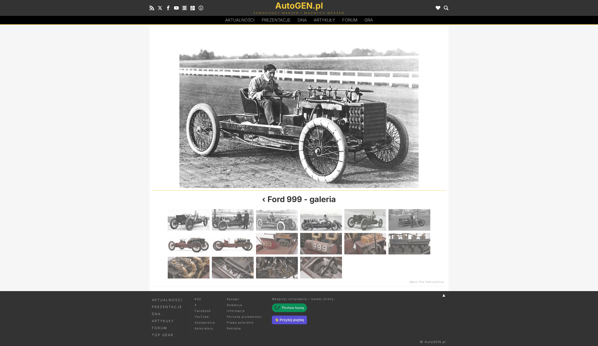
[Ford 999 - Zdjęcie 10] (321, 243)
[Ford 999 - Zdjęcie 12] (409, 243)
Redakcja (234, 305)
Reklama (234, 328)
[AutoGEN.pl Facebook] (168, 8)
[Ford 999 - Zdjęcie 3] (277, 220)
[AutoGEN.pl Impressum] (201, 8)
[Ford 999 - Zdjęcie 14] (233, 267)
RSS (198, 299)
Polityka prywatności (244, 316)
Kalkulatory (204, 328)
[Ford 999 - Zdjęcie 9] (277, 243)
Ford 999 (284, 199)
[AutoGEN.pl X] (160, 8)
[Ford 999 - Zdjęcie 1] (189, 220)
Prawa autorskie (240, 322)
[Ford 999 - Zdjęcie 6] (409, 220)
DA (302, 20)
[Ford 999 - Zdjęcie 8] (233, 243)
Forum (349, 20)
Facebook (203, 311)
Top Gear (163, 335)
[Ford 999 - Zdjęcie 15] (277, 267)
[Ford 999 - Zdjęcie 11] (365, 243)
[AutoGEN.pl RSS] (152, 8)
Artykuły (324, 20)
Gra (368, 20)
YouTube (202, 316)
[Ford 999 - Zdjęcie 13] (189, 267)
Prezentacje (276, 20)
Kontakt (233, 299)
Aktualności (240, 20)
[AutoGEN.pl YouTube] (176, 8)
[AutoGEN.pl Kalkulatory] (192, 8)
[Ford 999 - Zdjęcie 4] (372, 108)
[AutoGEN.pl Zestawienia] (184, 8)
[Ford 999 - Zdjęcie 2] (225, 108)
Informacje (236, 311)
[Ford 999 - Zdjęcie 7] (189, 243)
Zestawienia (205, 322)
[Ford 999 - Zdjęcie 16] (321, 267)
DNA (156, 314)
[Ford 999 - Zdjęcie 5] (365, 220)
